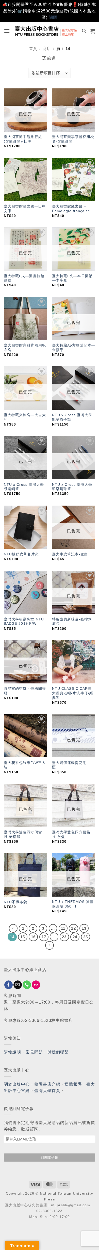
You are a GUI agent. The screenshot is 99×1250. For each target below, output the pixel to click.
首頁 (33, 48)
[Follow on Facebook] (8, 984)
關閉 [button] (53, 17)
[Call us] (27, 984)
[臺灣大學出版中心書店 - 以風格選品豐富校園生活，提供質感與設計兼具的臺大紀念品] (46, 31)
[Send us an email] (17, 984)
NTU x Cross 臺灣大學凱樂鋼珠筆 (72, 487)
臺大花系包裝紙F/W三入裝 (25, 765)
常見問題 (34, 1052)
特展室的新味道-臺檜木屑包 (72, 621)
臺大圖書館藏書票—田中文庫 (25, 209)
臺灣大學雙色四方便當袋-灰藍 (71, 834)
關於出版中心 (17, 1084)
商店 (47, 48)
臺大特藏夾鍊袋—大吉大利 (25, 417)
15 (22, 937)
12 (73, 928)
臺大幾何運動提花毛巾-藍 (72, 765)
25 (85, 937)
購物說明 (12, 1052)
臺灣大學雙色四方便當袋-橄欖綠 (23, 834)
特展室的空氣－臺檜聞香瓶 (25, 691)
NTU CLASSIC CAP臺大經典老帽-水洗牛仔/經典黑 (72, 693)
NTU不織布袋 (15, 902)
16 (33, 937)
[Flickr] (36, 984)
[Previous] (13, 928)
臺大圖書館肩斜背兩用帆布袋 (25, 347)
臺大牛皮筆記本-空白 (70, 554)
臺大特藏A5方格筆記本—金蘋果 (73, 347)
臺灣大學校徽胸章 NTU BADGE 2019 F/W (24, 621)
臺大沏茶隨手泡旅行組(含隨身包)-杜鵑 (23, 139)
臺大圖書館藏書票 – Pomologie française (71, 209)
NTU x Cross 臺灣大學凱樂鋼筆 (24, 487)
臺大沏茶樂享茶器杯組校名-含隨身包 (73, 139)
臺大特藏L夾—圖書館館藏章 (24, 278)
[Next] (49, 945)
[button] (7, 31)
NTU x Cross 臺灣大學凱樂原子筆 (72, 417)
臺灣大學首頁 (47, 1090)
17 (44, 937)
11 (63, 928)
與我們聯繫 (58, 1052)
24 (75, 937)
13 (84, 928)
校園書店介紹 (47, 1084)
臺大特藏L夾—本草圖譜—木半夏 (72, 278)
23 (64, 937)
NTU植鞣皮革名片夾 (21, 554)
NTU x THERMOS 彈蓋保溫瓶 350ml (73, 904)
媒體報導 (73, 1084)
